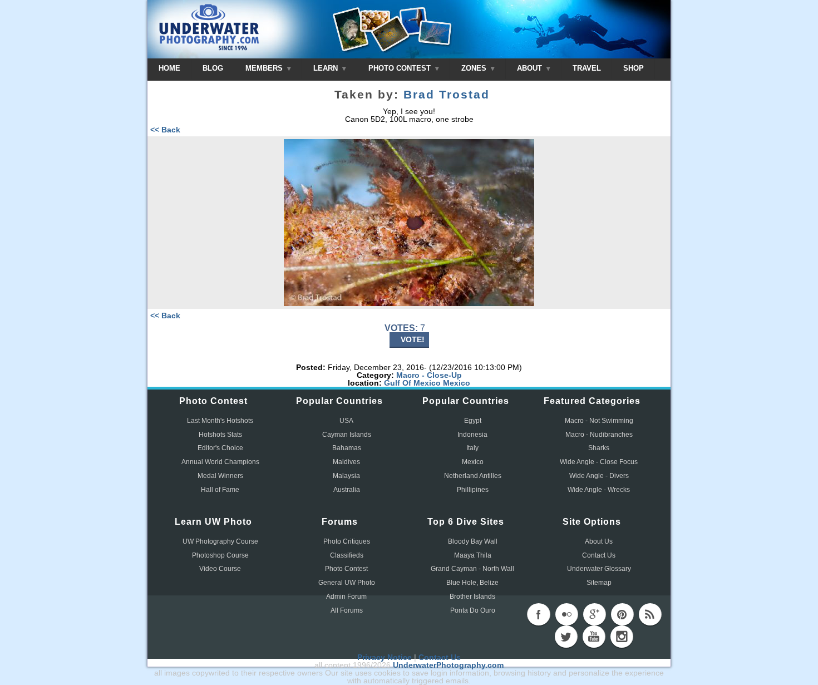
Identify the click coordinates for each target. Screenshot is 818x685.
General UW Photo (346, 583)
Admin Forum (346, 596)
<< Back (165, 129)
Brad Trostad (446, 94)
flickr (566, 614)
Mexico (456, 382)
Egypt (472, 421)
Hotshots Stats (220, 434)
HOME (169, 68)
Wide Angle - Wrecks (599, 490)
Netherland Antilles (472, 476)
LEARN (326, 68)
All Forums (347, 610)
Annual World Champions (220, 462)
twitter (566, 636)
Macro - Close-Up (429, 375)
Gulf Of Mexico (412, 382)
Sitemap (599, 583)
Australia (346, 490)
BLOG (213, 68)
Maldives (346, 462)
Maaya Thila (472, 555)
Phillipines (473, 490)
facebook (539, 614)
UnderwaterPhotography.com (448, 665)
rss (650, 614)
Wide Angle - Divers (599, 476)
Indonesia (472, 434)
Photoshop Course (220, 555)
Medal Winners (220, 476)
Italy (472, 448)
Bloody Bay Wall (472, 541)
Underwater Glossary (599, 569)
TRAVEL (587, 68)
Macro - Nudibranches (599, 434)
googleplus (594, 614)
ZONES (475, 68)
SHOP (633, 68)
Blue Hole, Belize (472, 583)
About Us (599, 541)
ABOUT (530, 68)
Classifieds (346, 555)
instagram (621, 636)
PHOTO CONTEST (400, 68)
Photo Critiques (346, 541)
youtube (594, 636)
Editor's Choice (220, 448)
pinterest (622, 614)
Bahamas (346, 448)
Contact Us (598, 555)
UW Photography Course (220, 541)
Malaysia (346, 476)
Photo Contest (346, 569)
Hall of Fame (220, 490)
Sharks (598, 448)
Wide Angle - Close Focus (599, 462)
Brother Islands (472, 596)
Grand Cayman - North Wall (472, 569)
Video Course (220, 569)
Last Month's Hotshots (220, 421)
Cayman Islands (346, 434)
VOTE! (413, 339)
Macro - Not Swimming (599, 421)
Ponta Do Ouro (472, 610)
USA (346, 421)
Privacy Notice (384, 657)
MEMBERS (265, 68)
